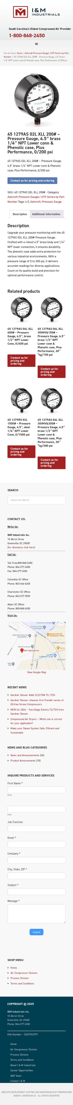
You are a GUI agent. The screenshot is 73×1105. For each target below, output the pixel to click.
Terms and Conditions (22, 983)
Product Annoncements (23, 760)
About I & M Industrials (23, 1065)
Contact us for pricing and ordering (32, 180)
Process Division (19, 978)
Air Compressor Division (23, 972)
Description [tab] (20, 214)
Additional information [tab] (46, 214)
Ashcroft (35, 201)
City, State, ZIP (17, 869)
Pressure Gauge (52, 201)
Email (11, 837)
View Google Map (36, 672)
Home (13, 967)
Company (13, 853)
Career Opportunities (21, 1070)
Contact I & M (17, 1080)
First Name (14, 783)
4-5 (27, 201)
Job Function (15, 822)
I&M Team (15, 1075)
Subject (12, 885)
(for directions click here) (21, 547)
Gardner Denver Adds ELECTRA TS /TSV (32, 694)
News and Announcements (24, 755)
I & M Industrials (36, 12)
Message (13, 901)
